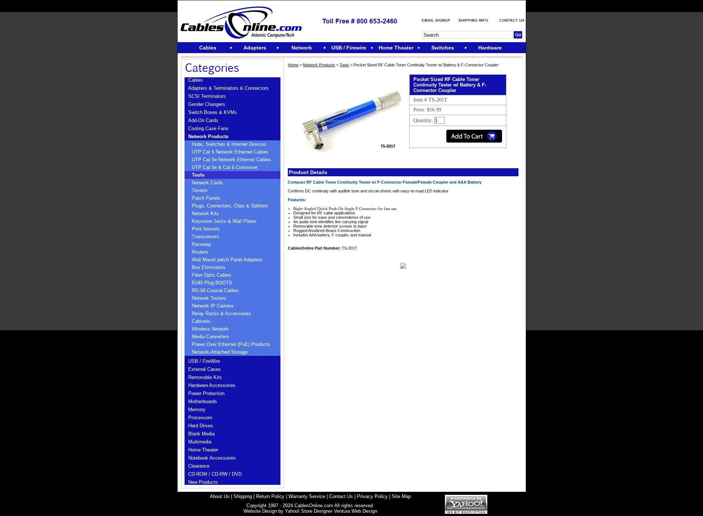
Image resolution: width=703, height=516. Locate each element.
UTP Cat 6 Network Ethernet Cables (230, 152)
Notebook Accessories (212, 458)
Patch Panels (206, 198)
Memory (196, 409)
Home (293, 65)
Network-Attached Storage (220, 352)
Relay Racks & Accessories (221, 313)
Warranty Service (307, 496)
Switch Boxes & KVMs (212, 112)
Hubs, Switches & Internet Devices (229, 144)
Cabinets (201, 321)
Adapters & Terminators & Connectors (228, 88)
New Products (203, 482)
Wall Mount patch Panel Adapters (227, 259)
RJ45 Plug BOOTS (212, 282)
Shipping (243, 496)
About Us (220, 496)
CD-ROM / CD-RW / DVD (215, 474)
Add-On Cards (203, 120)
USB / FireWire (204, 361)
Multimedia (199, 442)
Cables (195, 80)
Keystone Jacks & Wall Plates (224, 221)
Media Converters (210, 336)
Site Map (401, 496)
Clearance (198, 466)
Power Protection (206, 393)
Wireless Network (210, 329)
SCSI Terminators (207, 96)
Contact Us (341, 496)
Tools (198, 175)
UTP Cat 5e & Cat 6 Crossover (224, 167)
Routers (200, 252)
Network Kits (205, 213)
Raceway (201, 244)
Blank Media (201, 433)
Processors (200, 417)
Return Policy (270, 496)
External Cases (204, 369)
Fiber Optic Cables (211, 275)
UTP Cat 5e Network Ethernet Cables (231, 159)
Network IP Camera (212, 306)
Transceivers (205, 236)
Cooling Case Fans (208, 128)
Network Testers (209, 298)
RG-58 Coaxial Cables (215, 290)
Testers (200, 190)
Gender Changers (206, 104)
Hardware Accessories (211, 385)
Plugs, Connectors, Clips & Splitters (230, 206)
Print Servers (206, 229)
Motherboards (202, 401)
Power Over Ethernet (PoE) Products (231, 344)
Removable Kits (205, 377)
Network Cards (207, 182)
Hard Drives (200, 425)
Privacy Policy (372, 496)
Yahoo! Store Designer (308, 511)
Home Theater (203, 450)
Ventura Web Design (355, 511)
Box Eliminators (209, 267)
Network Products (208, 136)
